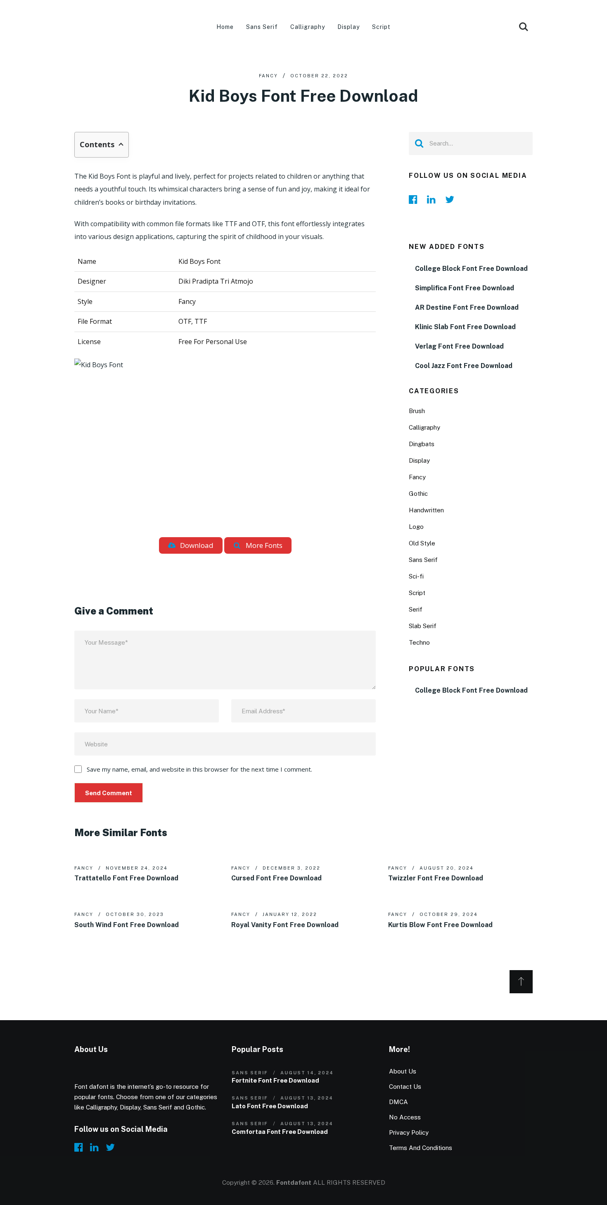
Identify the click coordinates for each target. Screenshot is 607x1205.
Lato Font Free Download (270, 1105)
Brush (417, 410)
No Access (405, 1117)
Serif (415, 609)
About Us (402, 1071)
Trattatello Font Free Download (126, 878)
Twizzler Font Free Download (435, 878)
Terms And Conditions (420, 1147)
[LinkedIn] (433, 199)
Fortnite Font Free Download (275, 1080)
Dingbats (421, 443)
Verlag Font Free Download (459, 346)
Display (348, 27)
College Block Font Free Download (471, 269)
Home (225, 27)
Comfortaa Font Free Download (280, 1131)
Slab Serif (422, 625)
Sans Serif (262, 27)
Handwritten (426, 510)
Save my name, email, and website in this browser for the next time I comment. (199, 769)
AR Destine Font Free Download (467, 307)
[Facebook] (415, 199)
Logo (416, 526)
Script (381, 27)
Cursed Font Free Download (276, 878)
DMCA (398, 1101)
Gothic (418, 493)
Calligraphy (307, 27)
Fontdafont (293, 1182)
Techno (419, 642)
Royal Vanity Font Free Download (285, 925)
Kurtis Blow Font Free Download (440, 925)
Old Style (422, 543)
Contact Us (405, 1086)
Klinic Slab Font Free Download (465, 327)
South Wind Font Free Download (126, 925)
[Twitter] (451, 199)
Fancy (268, 75)
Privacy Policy (409, 1132)
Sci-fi (416, 576)
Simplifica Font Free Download (464, 288)
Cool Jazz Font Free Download (463, 366)
